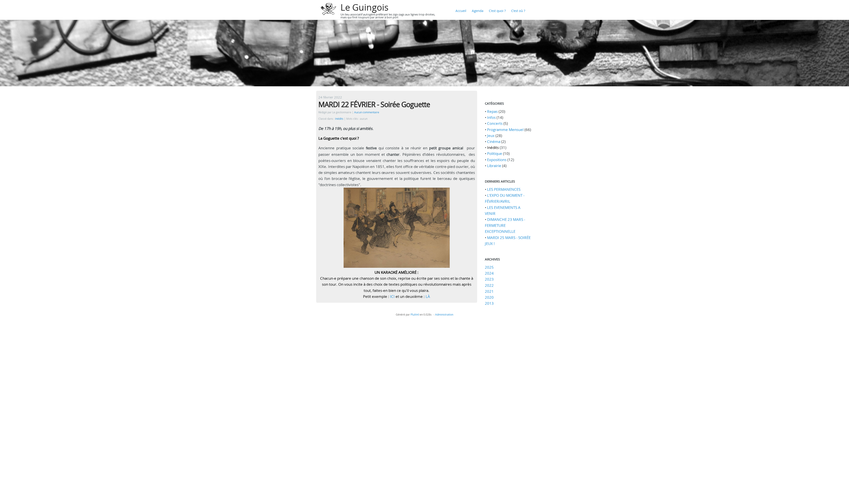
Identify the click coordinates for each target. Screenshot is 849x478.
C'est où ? (518, 10)
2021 (489, 291)
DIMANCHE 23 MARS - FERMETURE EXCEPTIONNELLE (505, 225)
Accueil (460, 10)
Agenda (477, 10)
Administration (444, 314)
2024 (489, 273)
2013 (489, 303)
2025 (489, 267)
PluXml (415, 314)
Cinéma (493, 141)
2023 (489, 279)
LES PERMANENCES (503, 189)
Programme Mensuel (505, 129)
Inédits (339, 118)
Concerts (495, 123)
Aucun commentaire (366, 112)
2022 (489, 285)
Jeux (491, 135)
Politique (494, 153)
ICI (392, 296)
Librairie (494, 165)
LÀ (428, 296)
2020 (489, 297)
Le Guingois (364, 7)
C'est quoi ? (497, 10)
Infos (491, 117)
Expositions (497, 159)
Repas (492, 111)
